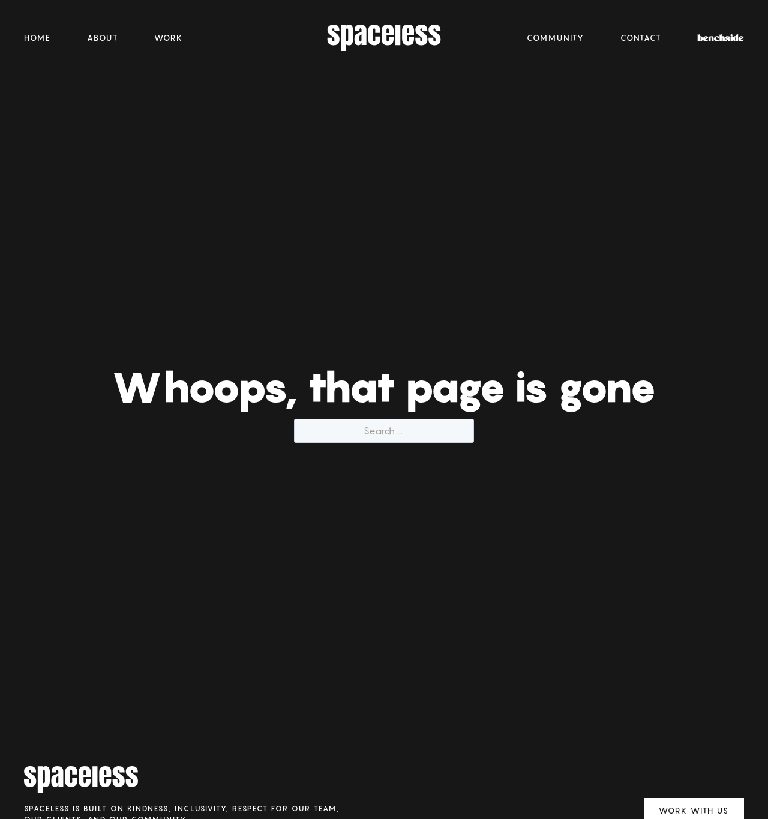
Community (555, 38)
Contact (640, 38)
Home (37, 38)
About (102, 38)
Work (168, 38)
